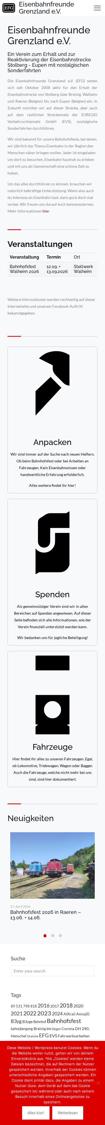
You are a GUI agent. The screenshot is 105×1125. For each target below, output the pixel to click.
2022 (29, 1013)
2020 (78, 1005)
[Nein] (98, 1083)
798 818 (30, 1006)
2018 (66, 1005)
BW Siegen (54, 1029)
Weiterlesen (68, 1112)
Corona (68, 1028)
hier (46, 211)
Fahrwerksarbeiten (74, 1036)
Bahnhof (39, 1021)
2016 (44, 1006)
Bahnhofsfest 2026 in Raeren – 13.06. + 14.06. (45, 914)
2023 (44, 1013)
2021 (17, 1013)
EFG (44, 1035)
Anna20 (82, 1014)
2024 (57, 1013)
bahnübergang (22, 1029)
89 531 (16, 1006)
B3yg (16, 1021)
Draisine (32, 1036)
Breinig (40, 1028)
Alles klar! (35, 1112)
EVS (53, 1035)
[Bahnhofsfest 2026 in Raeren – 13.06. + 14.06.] (52, 865)
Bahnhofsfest (64, 1020)
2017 (54, 1006)
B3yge (27, 1021)
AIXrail (69, 1014)
